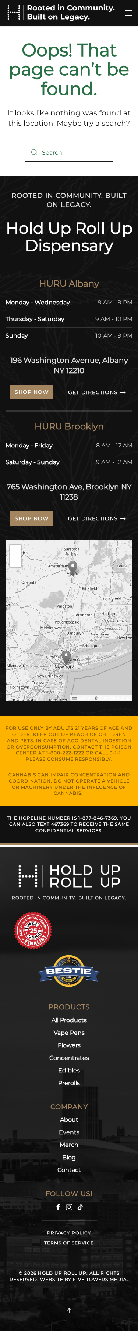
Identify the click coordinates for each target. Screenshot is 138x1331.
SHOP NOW (32, 392)
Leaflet (84, 698)
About (69, 1119)
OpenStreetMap (115, 698)
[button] (128, 13)
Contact (69, 1169)
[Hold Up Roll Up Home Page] (69, 875)
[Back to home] (61, 13)
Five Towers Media (100, 1279)
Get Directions (93, 392)
